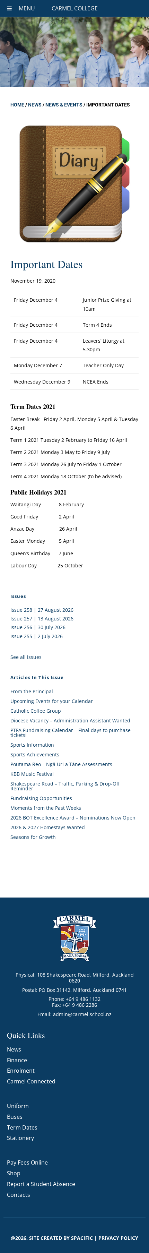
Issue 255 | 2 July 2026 (36, 636)
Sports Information (32, 744)
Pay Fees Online (27, 1162)
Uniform (18, 1106)
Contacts (18, 1195)
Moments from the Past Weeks (45, 808)
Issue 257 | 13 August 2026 (41, 618)
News (35, 105)
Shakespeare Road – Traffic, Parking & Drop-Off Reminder (65, 786)
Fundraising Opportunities (41, 798)
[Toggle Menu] (9, 8)
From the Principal (31, 691)
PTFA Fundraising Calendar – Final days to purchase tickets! (70, 732)
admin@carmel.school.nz (82, 1014)
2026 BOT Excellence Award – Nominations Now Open (72, 817)
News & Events (63, 105)
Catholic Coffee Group (35, 710)
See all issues (26, 657)
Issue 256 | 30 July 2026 (37, 627)
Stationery (20, 1138)
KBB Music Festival (32, 774)
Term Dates (22, 1127)
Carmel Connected (31, 1081)
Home (17, 105)
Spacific (82, 1238)
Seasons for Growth (33, 837)
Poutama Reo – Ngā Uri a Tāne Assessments (61, 764)
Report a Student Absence (41, 1184)
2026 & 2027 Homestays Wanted (47, 827)
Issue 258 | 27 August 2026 (41, 610)
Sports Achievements (34, 754)
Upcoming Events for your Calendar (51, 701)
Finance (17, 1060)
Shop (13, 1173)
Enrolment (21, 1070)
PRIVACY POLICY (118, 1238)
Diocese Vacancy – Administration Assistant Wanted (70, 720)
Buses (15, 1117)
